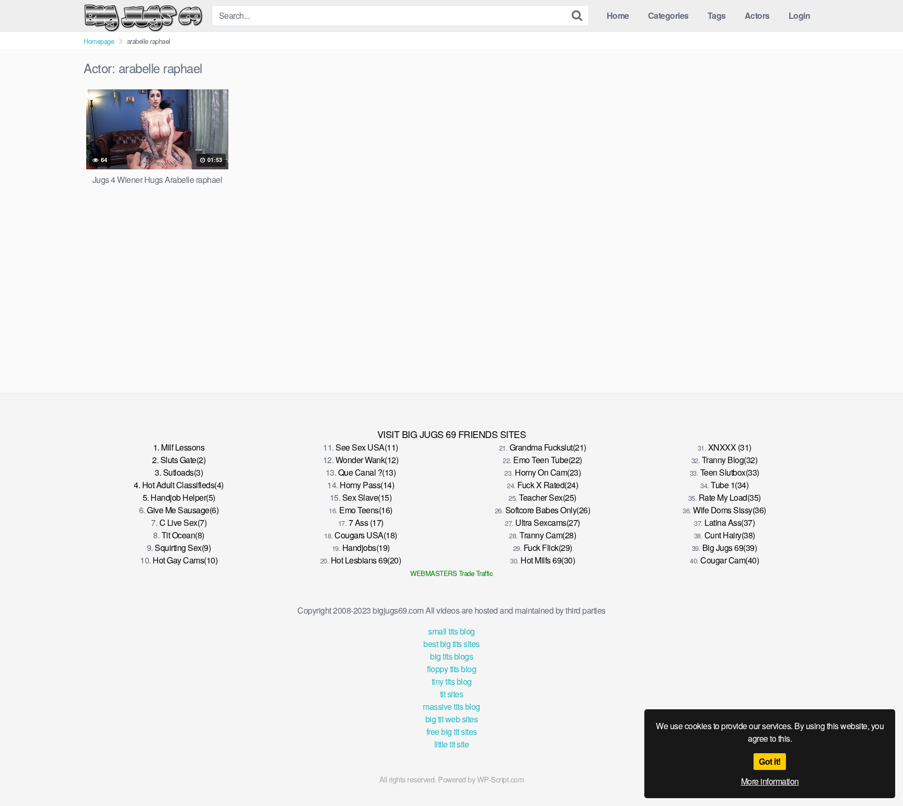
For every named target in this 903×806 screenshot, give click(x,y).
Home (618, 15)
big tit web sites (451, 719)
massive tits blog (451, 706)
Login (800, 15)
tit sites (452, 694)
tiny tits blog (452, 681)
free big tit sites (451, 732)
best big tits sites (451, 644)
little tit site (451, 744)
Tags (717, 15)
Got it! (770, 761)
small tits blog (451, 631)
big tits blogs (451, 656)
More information (770, 781)
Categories (668, 15)
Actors (757, 15)
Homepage (99, 41)
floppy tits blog (451, 669)
